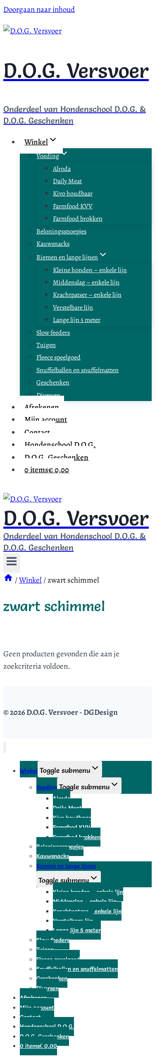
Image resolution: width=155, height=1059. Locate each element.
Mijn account (45, 419)
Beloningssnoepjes (61, 231)
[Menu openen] (11, 563)
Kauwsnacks (52, 243)
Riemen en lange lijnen (66, 866)
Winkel (29, 770)
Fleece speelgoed (58, 357)
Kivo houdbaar (73, 193)
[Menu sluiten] (4, 747)
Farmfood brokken (78, 218)
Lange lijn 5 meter (76, 319)
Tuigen (46, 345)
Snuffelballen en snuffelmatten (77, 370)
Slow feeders (53, 332)
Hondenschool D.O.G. (60, 444)
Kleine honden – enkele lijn (90, 270)
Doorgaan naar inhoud (39, 9)
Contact (37, 432)
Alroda (62, 168)
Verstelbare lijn (73, 307)
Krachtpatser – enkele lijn (87, 294)
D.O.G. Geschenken (56, 457)
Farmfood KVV (73, 206)
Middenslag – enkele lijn (86, 282)
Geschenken (52, 382)
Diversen (48, 395)
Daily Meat (67, 181)
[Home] (8, 580)
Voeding (46, 787)
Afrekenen (41, 407)
